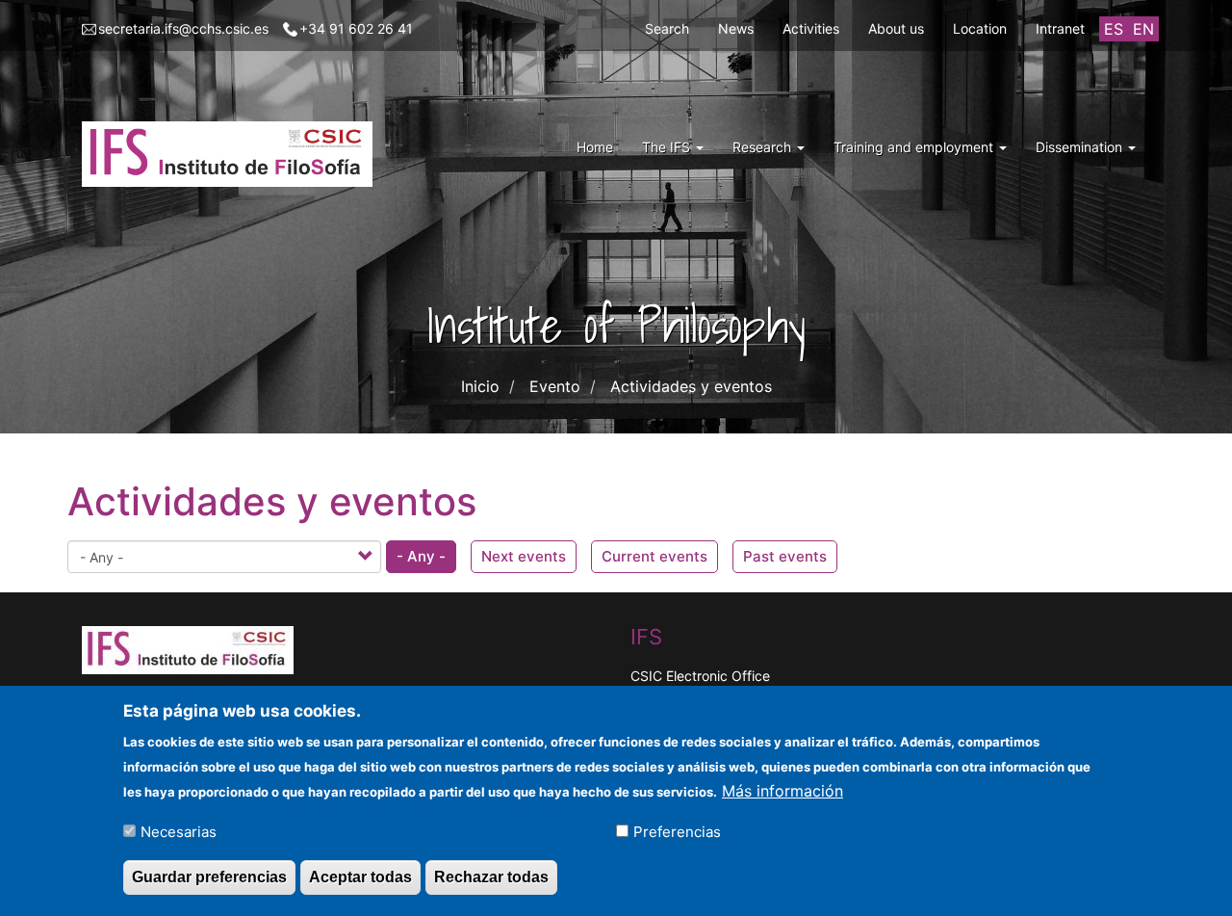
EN (1143, 29)
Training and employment (915, 147)
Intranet (1060, 28)
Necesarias (179, 831)
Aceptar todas (360, 876)
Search (667, 28)
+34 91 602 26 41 (356, 28)
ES (1113, 29)
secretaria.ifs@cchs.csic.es (183, 28)
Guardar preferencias (209, 876)
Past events (785, 556)
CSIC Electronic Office (700, 675)
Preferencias (677, 831)
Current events (654, 556)
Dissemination (1081, 147)
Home (595, 147)
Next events (523, 556)
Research (763, 147)
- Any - (421, 556)
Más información (782, 789)
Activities (811, 28)
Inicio (480, 386)
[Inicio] (234, 154)
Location (980, 28)
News (736, 28)
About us (896, 28)
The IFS (668, 147)
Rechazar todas (491, 876)
